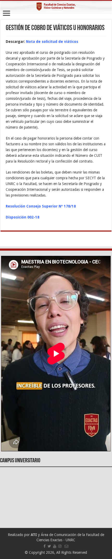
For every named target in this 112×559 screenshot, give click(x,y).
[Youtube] (55, 546)
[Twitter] (49, 546)
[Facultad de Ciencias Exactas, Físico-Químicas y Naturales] (56, 7)
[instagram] (60, 546)
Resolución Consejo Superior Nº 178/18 (41, 206)
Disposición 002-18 (22, 217)
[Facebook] (44, 546)
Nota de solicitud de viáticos (52, 41)
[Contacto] (66, 546)
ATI (34, 535)
